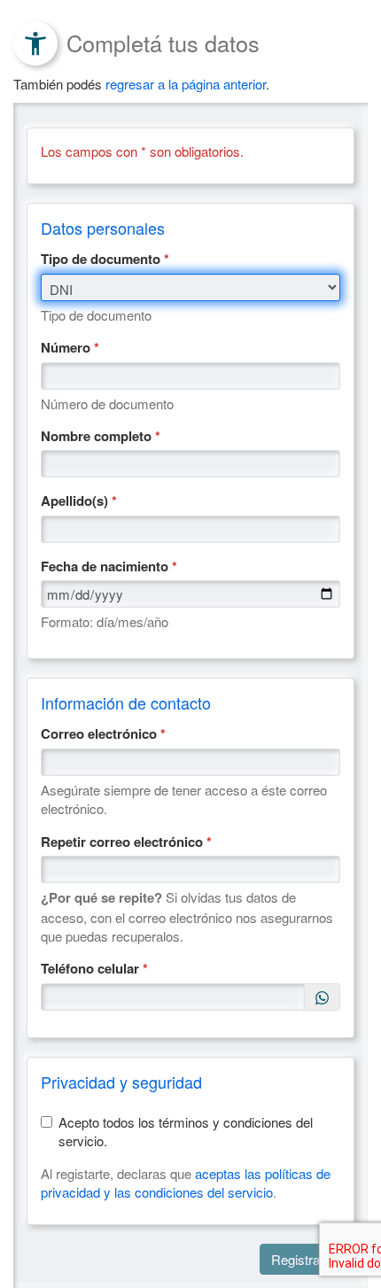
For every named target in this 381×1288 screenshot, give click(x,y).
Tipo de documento (105, 259)
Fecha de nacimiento (109, 566)
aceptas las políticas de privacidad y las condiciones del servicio (185, 1182)
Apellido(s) (79, 501)
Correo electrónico (103, 734)
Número (70, 347)
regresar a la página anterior (185, 83)
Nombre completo (100, 436)
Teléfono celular (94, 968)
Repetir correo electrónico (126, 842)
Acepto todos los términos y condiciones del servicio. (185, 1131)
